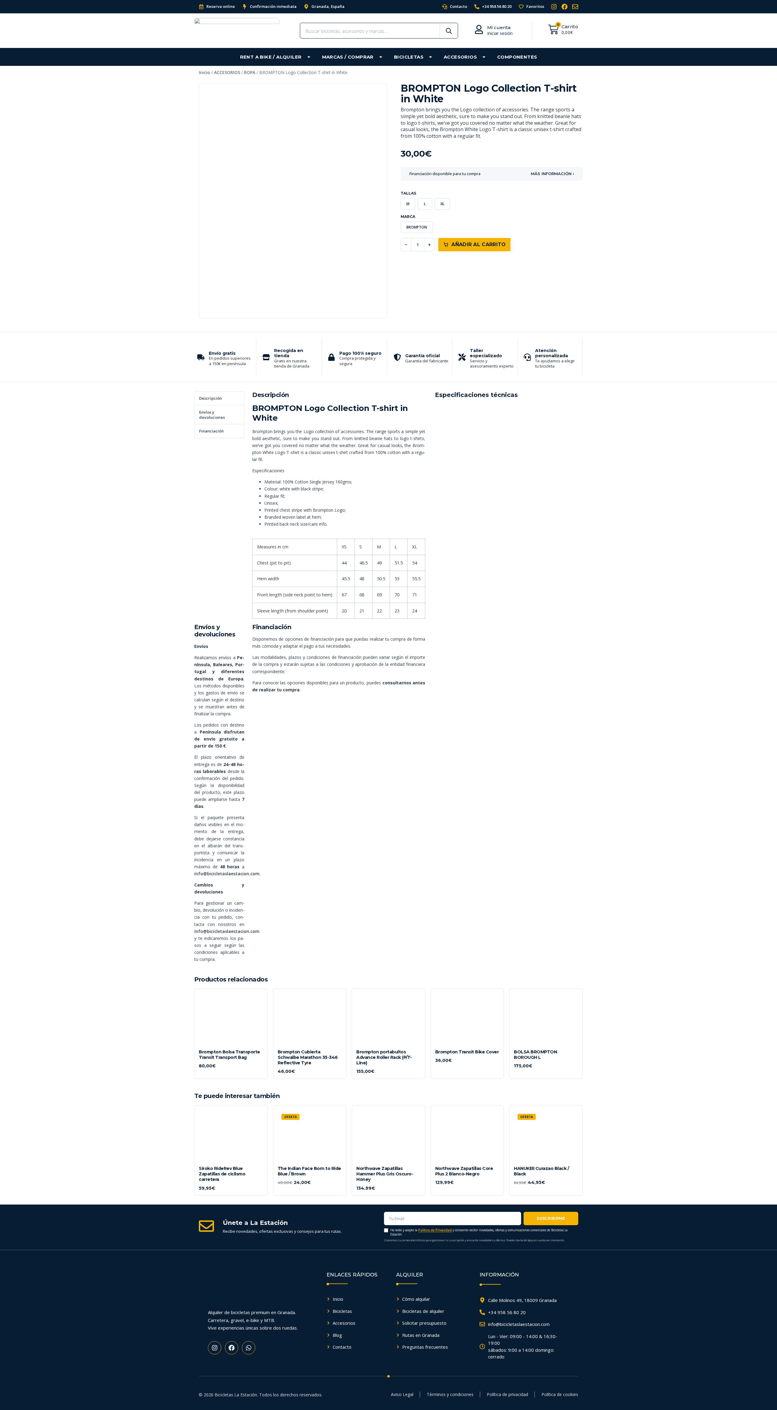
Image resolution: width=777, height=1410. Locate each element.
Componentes (517, 57)
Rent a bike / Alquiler (271, 57)
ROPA (249, 72)
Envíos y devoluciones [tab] (212, 414)
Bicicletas (408, 57)
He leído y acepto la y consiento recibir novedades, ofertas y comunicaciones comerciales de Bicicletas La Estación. (479, 1232)
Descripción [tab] (210, 398)
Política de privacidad (507, 1394)
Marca (408, 217)
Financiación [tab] (211, 431)
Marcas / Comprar (348, 57)
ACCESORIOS (227, 72)
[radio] (408, 204)
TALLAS (408, 193)
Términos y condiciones (450, 1394)
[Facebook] (565, 7)
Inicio (204, 72)
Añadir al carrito (478, 244)
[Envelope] (575, 7)
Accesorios (460, 57)
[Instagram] (554, 7)
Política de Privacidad (435, 1230)
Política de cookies (559, 1394)
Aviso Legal (402, 1394)
